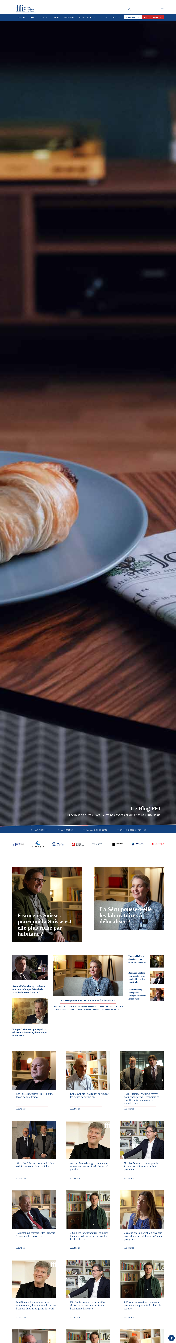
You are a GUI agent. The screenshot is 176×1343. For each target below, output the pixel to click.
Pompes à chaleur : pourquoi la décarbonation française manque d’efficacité (29, 1032)
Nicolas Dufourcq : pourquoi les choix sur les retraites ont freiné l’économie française (87, 1305)
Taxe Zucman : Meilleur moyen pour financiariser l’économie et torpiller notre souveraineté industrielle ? (141, 1098)
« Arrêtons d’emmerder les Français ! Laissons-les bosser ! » (35, 1234)
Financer (44, 17)
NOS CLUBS (116, 17)
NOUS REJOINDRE (151, 17)
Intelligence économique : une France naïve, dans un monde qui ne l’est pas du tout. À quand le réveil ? (36, 1305)
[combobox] (141, 9)
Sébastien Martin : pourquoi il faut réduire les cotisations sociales (35, 1165)
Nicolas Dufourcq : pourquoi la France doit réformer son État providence (141, 1166)
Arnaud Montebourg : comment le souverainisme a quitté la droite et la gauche (89, 1166)
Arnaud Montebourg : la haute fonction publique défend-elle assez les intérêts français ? (28, 989)
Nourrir (33, 17)
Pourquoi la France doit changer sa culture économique (137, 959)
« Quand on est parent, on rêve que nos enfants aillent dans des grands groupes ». (143, 1235)
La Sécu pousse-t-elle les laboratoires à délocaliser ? (125, 915)
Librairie (104, 17)
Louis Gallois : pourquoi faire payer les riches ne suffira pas (89, 1095)
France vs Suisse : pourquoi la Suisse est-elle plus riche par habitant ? (46, 924)
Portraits (56, 17)
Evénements (69, 17)
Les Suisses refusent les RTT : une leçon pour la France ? (34, 1095)
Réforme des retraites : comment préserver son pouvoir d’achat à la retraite (142, 1305)
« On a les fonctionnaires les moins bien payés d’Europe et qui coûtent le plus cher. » (89, 1235)
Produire (21, 17)
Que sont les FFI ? (86, 17)
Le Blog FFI (146, 808)
